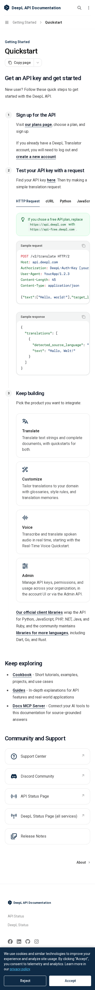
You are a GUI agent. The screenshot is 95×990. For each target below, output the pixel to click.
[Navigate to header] (8, 115)
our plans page (38, 124)
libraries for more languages (42, 633)
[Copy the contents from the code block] (83, 246)
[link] (53, 435)
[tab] (28, 201)
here (51, 180)
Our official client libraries (39, 612)
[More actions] (88, 7)
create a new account (36, 156)
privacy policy (20, 969)
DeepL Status (18, 925)
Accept (70, 981)
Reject (25, 981)
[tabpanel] (53, 298)
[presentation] (53, 276)
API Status (16, 916)
